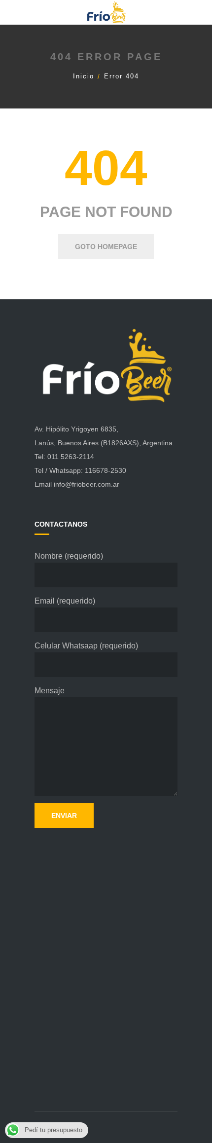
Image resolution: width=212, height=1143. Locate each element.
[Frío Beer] (106, 12)
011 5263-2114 (70, 457)
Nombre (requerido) (69, 556)
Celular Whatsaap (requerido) (86, 646)
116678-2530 (105, 470)
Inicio (83, 76)
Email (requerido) (65, 601)
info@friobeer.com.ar (86, 484)
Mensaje (50, 690)
